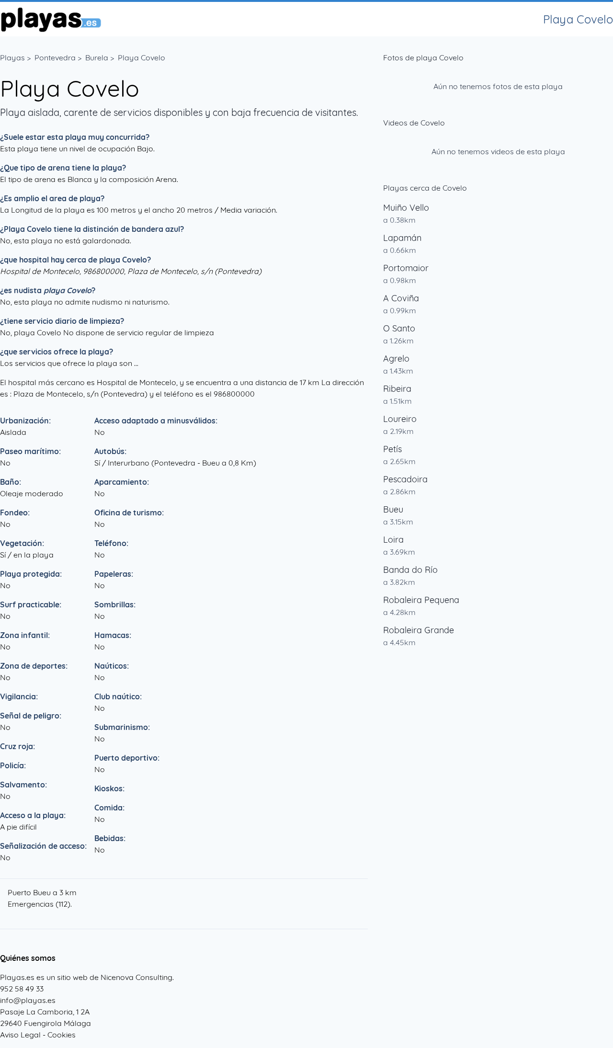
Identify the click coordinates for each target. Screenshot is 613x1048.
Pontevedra (55, 57)
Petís (392, 449)
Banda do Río (410, 569)
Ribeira (397, 388)
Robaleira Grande (418, 630)
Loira (393, 539)
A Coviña (401, 298)
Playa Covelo (141, 57)
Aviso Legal (20, 1034)
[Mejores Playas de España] (50, 19)
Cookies (61, 1034)
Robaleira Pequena (421, 599)
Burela (96, 57)
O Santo (399, 328)
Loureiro (400, 418)
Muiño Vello (406, 207)
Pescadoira (405, 479)
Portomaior (406, 267)
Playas (12, 57)
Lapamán (402, 237)
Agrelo (396, 358)
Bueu (393, 509)
